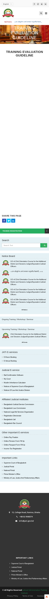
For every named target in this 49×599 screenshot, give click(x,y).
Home (8, 43)
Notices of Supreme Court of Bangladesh (19, 386)
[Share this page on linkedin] (13, 221)
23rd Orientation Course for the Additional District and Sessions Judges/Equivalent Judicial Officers (28, 335)
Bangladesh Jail (9, 419)
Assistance (41, 596)
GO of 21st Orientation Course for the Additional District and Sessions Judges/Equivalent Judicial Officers (27, 291)
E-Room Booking (10, 357)
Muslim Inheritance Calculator (15, 383)
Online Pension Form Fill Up (14, 441)
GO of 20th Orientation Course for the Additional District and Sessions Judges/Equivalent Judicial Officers (28, 302)
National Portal (9, 470)
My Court (7, 379)
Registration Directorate (12, 416)
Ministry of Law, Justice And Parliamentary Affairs (21, 478)
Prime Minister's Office (12, 474)
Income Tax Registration (13, 449)
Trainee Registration (12, 231)
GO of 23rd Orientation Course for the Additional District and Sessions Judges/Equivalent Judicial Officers (28, 263)
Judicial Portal (9, 467)
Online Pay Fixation (11, 437)
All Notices (24, 309)
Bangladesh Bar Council (12, 423)
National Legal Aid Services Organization (19, 412)
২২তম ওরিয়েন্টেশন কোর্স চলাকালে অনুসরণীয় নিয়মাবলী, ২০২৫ (30, 22)
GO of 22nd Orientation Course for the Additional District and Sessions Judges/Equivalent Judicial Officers (28, 281)
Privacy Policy (12, 596)
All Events (24, 342)
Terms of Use (27, 596)
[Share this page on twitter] (9, 221)
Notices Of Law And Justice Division (17, 390)
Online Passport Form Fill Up (14, 445)
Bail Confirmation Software (13, 375)
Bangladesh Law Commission (15, 408)
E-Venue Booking (10, 361)
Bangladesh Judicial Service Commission (19, 404)
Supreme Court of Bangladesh (15, 463)
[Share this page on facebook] (4, 221)
